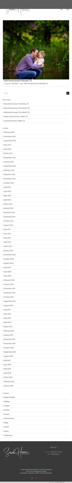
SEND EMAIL (55, 454)
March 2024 (8, 153)
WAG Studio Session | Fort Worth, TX (17, 112)
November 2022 (10, 179)
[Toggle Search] (61, 9)
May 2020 (7, 276)
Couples (7, 406)
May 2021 (7, 238)
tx (47, 84)
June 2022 (7, 191)
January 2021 (8, 250)
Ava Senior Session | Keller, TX (14, 121)
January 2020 (9, 284)
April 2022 (7, 200)
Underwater (8, 435)
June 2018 (7, 365)
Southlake (36, 473)
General (6, 414)
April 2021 (7, 242)
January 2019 (8, 335)
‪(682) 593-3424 (56, 452)
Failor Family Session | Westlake (35, 84)
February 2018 (9, 381)
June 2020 (7, 272)
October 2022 (9, 183)
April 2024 (7, 149)
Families (15, 84)
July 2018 (7, 360)
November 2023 (10, 157)
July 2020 (7, 267)
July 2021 (7, 229)
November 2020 (10, 255)
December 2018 (9, 339)
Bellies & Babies (9, 397)
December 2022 (9, 174)
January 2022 (9, 208)
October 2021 (9, 221)
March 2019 (8, 327)
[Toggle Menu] (67, 9)
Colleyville (30, 473)
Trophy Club (43, 473)
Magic (6, 423)
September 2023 (10, 166)
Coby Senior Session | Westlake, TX (16, 104)
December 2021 (9, 212)
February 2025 (9, 132)
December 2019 (9, 288)
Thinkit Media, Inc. (60, 482)
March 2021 (8, 246)
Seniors (6, 427)
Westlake (49, 473)
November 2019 (9, 293)
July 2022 (7, 187)
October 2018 (9, 348)
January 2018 (8, 386)
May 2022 (7, 196)
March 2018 (8, 377)
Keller (25, 473)
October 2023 (9, 162)
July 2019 (7, 310)
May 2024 (7, 145)
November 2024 (10, 136)
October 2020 (9, 259)
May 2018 (7, 369)
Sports (6, 431)
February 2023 (9, 170)
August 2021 (8, 225)
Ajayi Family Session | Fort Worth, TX (17, 108)
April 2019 (7, 322)
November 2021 (9, 217)
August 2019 (8, 305)
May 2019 (7, 318)
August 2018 (8, 356)
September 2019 (10, 301)
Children (7, 401)
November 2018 (9, 343)
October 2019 (9, 297)
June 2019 (7, 314)
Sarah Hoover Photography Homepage (36, 471)
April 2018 (7, 373)
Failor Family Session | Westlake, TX (18, 81)
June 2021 (7, 234)
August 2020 (8, 263)
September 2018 (10, 352)
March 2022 (8, 204)
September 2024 (10, 141)
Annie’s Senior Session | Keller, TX (15, 116)
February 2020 (9, 280)
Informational (9, 418)
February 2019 (9, 331)
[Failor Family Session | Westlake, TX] (36, 53)
